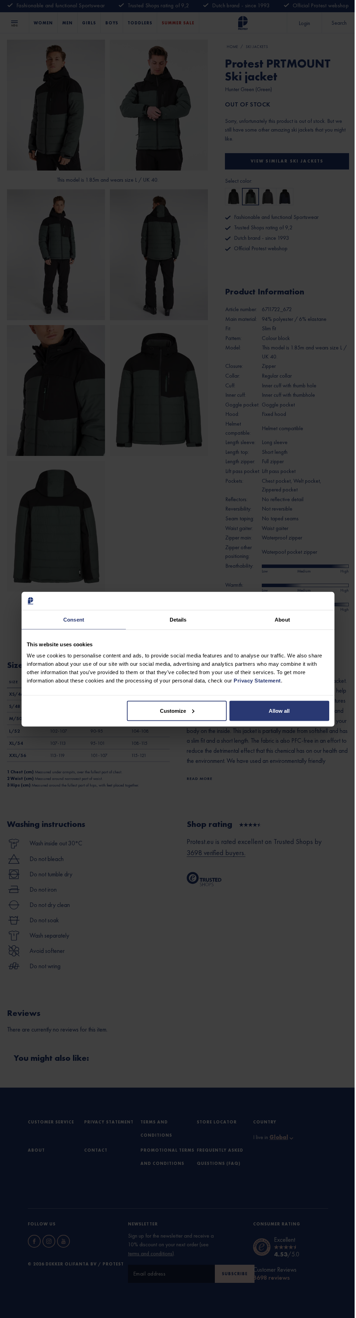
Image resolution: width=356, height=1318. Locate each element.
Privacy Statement (257, 680)
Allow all (279, 710)
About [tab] (282, 620)
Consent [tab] (73, 620)
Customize (173, 710)
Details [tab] (178, 620)
